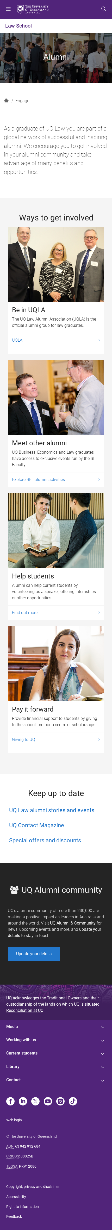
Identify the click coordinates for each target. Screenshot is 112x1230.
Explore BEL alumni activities (38, 479)
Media (12, 1026)
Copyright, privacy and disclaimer (33, 1187)
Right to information (22, 1207)
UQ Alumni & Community (73, 923)
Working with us (21, 1039)
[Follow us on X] (35, 1101)
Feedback (14, 1216)
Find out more (25, 612)
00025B (27, 1156)
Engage (22, 100)
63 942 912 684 (27, 1146)
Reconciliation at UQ (24, 1010)
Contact (13, 1079)
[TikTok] (73, 1101)
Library (13, 1066)
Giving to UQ (23, 739)
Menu (8, 9)
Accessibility (16, 1197)
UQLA (17, 340)
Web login (14, 1120)
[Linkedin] (23, 1101)
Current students (22, 1053)
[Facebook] (10, 1101)
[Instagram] (60, 1101)
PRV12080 (27, 1166)
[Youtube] (48, 1101)
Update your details (34, 953)
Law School (18, 26)
